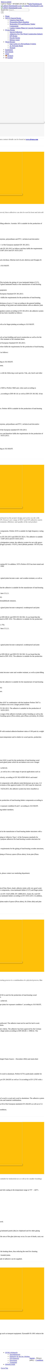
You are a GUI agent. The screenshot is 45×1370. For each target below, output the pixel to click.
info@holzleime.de (35, 4)
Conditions (39, 1360)
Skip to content (6, 2)
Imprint (32, 1358)
